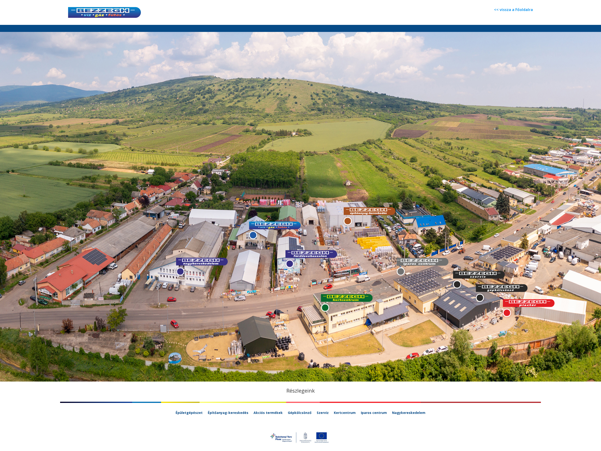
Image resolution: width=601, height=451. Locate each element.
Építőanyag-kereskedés (228, 413)
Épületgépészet (189, 413)
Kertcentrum (345, 413)
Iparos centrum (374, 413)
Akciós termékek (268, 413)
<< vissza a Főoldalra (513, 9)
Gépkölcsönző (300, 413)
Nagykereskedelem (408, 413)
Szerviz (323, 413)
